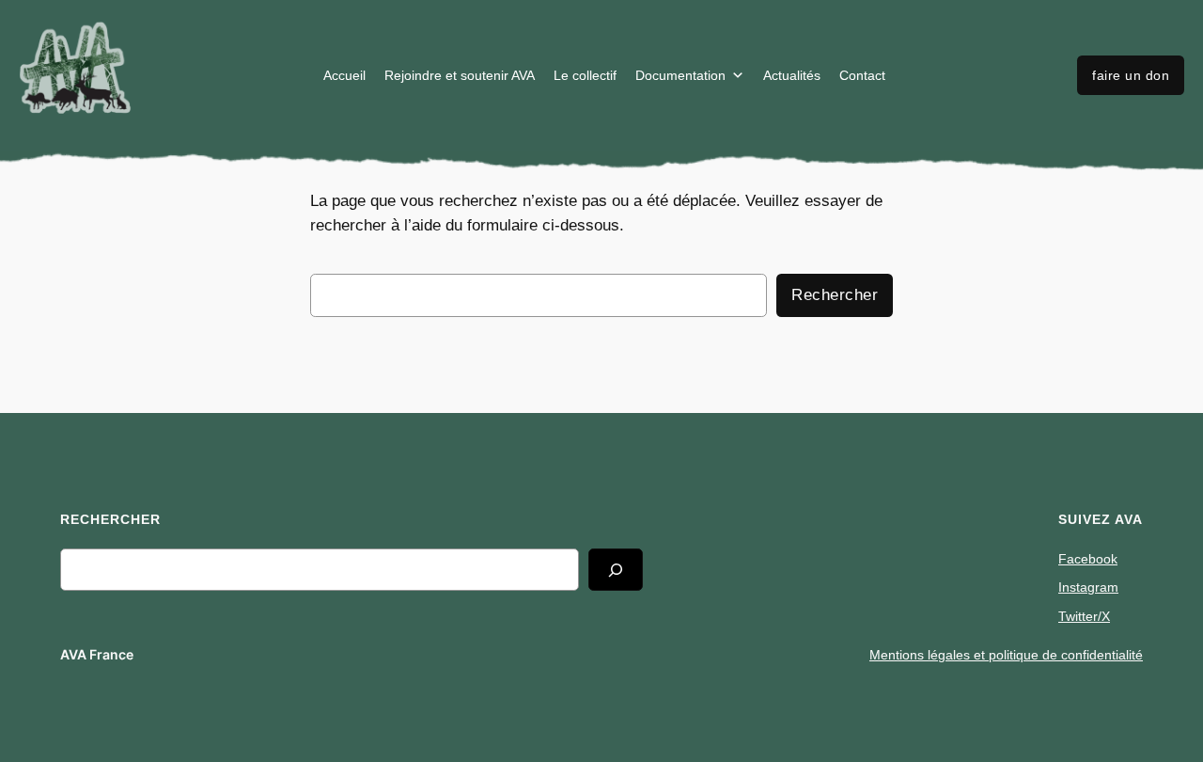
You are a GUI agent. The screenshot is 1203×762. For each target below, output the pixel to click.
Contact (862, 75)
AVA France (96, 654)
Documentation (680, 75)
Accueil (344, 75)
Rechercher (834, 295)
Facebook (1087, 558)
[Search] (615, 569)
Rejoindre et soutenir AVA (459, 75)
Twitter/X (1084, 616)
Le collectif (585, 75)
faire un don (1130, 75)
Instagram (1088, 587)
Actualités (791, 75)
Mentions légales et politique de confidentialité (1006, 654)
